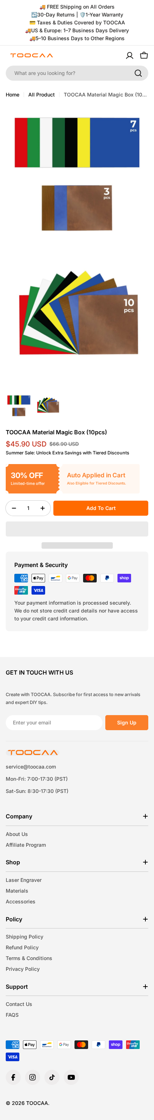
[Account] (129, 55)
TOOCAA (37, 1103)
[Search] (138, 73)
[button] (77, 529)
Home (12, 94)
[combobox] (77, 73)
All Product (41, 94)
